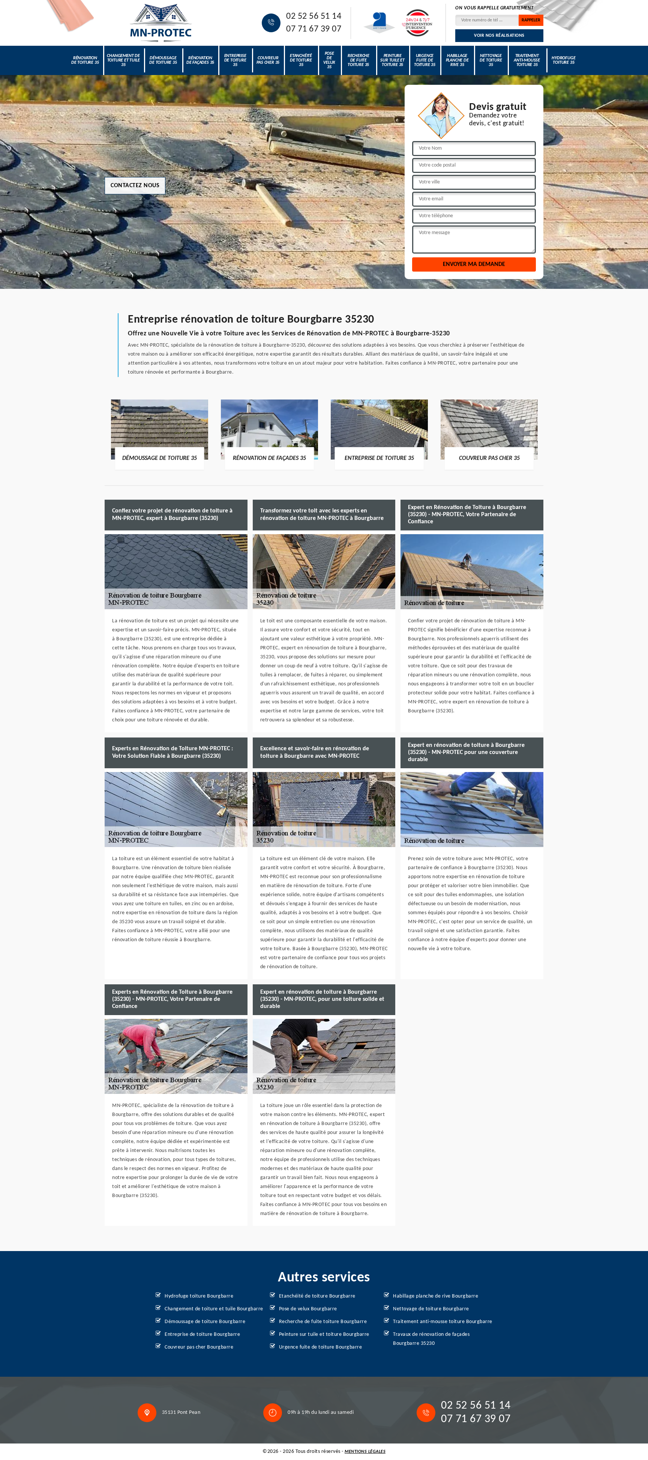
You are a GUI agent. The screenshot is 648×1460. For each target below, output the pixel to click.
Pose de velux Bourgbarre (308, 1309)
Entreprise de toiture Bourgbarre (202, 1334)
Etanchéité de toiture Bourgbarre (317, 1296)
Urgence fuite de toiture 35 (424, 60)
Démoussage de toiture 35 (163, 60)
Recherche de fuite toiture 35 (358, 60)
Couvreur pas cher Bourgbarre (199, 1347)
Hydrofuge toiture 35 (563, 60)
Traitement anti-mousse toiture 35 (527, 60)
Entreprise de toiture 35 (235, 60)
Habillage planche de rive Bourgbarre (435, 1296)
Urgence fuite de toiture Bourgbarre (320, 1347)
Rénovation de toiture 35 (85, 60)
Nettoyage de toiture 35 (491, 60)
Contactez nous (135, 186)
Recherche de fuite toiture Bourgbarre (323, 1322)
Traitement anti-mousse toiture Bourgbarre (442, 1322)
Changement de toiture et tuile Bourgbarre (214, 1309)
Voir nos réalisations (499, 35)
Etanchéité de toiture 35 (301, 60)
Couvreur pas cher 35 (267, 60)
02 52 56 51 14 (313, 16)
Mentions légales (365, 1451)
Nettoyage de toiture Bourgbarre (431, 1309)
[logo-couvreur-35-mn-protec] (161, 23)
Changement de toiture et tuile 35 (123, 60)
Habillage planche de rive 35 (457, 60)
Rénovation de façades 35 (200, 60)
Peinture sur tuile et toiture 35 (392, 60)
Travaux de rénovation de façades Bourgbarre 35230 (431, 1339)
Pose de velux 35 (329, 60)
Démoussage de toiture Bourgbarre (205, 1322)
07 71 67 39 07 (313, 29)
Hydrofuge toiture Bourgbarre (199, 1296)
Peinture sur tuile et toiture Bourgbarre (324, 1334)
